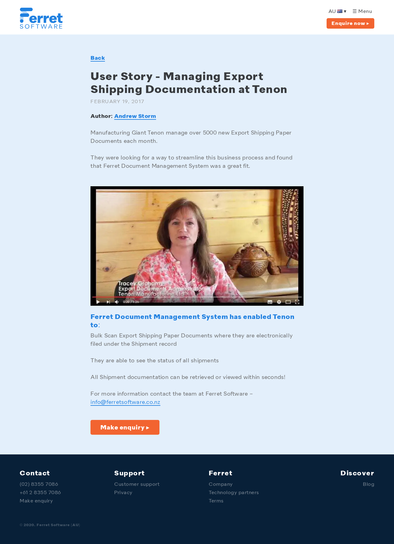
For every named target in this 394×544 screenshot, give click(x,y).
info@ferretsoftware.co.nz (125, 402)
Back (97, 58)
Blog (368, 484)
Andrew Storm (135, 116)
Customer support (136, 484)
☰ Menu (362, 12)
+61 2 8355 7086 (40, 493)
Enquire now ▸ (350, 23)
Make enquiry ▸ (125, 428)
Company (221, 484)
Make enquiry (36, 501)
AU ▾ (337, 12)
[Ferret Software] (41, 26)
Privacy (123, 493)
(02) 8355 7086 (39, 484)
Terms (216, 501)
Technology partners (234, 493)
